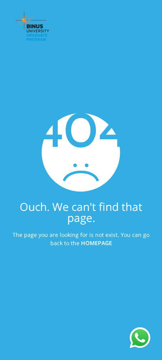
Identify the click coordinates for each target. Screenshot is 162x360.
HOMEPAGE (96, 243)
